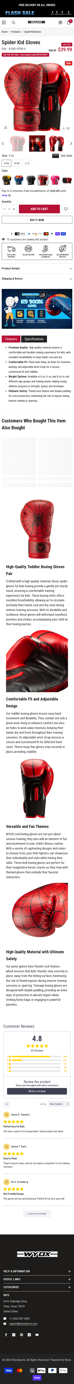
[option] (37, 96)
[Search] (14, 23)
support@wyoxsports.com (23, 1323)
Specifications (34, 339)
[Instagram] (13, 1334)
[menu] (4, 22)
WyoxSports (18, 1360)
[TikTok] (29, 1334)
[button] (2, 143)
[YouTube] (37, 1334)
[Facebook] (6, 1334)
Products (16, 31)
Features (11, 339)
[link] (19, 479)
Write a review (37, 1091)
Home (5, 31)
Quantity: (7, 201)
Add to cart (39, 209)
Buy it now (37, 220)
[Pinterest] (21, 1334)
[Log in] (60, 22)
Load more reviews (37, 1213)
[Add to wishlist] (66, 209)
